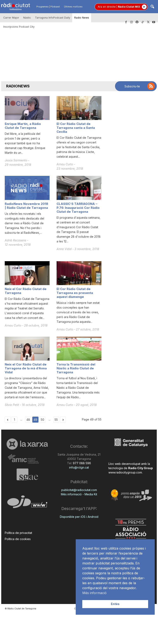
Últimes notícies (73, 6)
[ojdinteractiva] (27, 503)
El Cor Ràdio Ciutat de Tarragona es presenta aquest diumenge (75, 293)
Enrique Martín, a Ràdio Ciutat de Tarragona (23, 126)
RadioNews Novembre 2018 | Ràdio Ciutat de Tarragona (26, 206)
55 (56, 419)
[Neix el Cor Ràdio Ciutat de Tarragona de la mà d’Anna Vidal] (27, 349)
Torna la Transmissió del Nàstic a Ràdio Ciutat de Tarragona (76, 368)
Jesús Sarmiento (16, 160)
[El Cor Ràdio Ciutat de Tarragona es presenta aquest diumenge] (79, 273)
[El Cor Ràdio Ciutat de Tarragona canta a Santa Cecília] (79, 108)
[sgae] (27, 474)
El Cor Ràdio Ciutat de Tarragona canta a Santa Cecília (76, 128)
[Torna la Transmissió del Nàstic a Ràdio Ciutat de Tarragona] (79, 349)
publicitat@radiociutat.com (79, 490)
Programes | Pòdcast (48, 6)
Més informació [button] (94, 593)
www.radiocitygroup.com (125, 472)
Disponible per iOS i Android (79, 516)
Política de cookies (18, 539)
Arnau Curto (65, 164)
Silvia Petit (12, 405)
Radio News (81, 17)
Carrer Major (11, 17)
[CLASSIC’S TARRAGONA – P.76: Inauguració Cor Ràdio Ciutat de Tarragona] (79, 188)
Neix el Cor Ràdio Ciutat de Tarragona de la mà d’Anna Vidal (26, 368)
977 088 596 (81, 463)
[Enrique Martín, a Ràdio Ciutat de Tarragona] (27, 108)
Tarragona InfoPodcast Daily (52, 17)
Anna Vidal (64, 249)
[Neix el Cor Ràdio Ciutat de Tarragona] (27, 273)
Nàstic (27, 17)
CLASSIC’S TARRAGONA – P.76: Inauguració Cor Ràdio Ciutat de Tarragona (78, 208)
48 (28, 419)
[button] (152, 7)
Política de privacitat (18, 533)
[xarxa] (27, 444)
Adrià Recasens (16, 240)
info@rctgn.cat (79, 467)
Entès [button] (115, 604)
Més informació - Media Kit (79, 494)
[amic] (27, 459)
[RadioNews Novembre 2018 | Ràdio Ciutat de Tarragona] (27, 188)
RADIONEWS (18, 86)
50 (42, 419)
